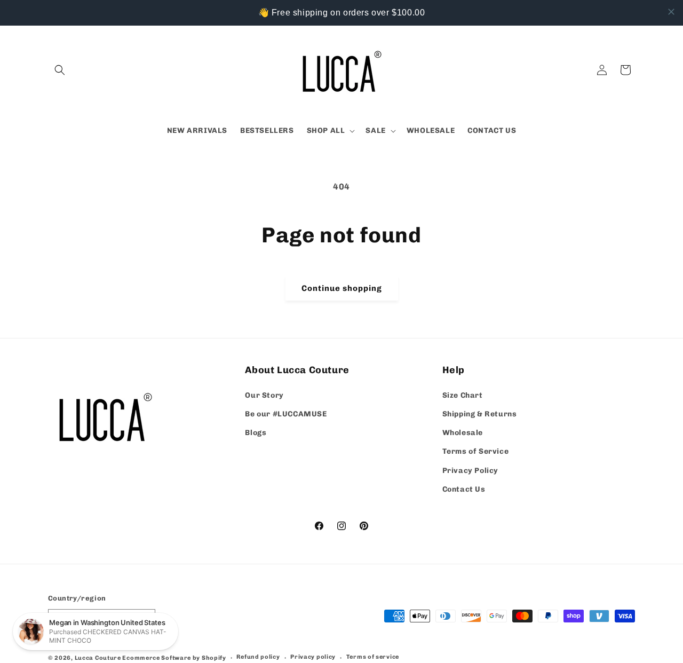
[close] (671, 11)
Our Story (264, 395)
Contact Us (464, 489)
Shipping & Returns (479, 414)
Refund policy (258, 656)
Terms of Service (475, 451)
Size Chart (462, 395)
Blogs (255, 432)
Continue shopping (341, 288)
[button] (60, 70)
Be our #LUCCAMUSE (286, 414)
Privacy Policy (470, 470)
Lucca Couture (98, 657)
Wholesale (462, 432)
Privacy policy (313, 656)
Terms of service (372, 656)
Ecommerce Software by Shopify (174, 657)
